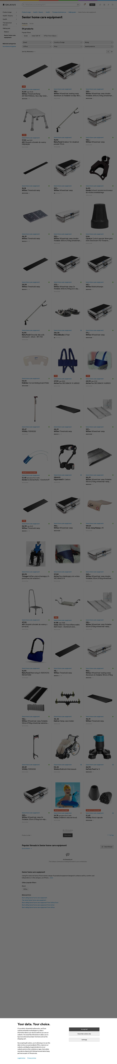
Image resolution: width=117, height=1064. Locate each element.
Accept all (84, 1029)
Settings (84, 1040)
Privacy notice (31, 1058)
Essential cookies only (84, 1034)
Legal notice (21, 1058)
